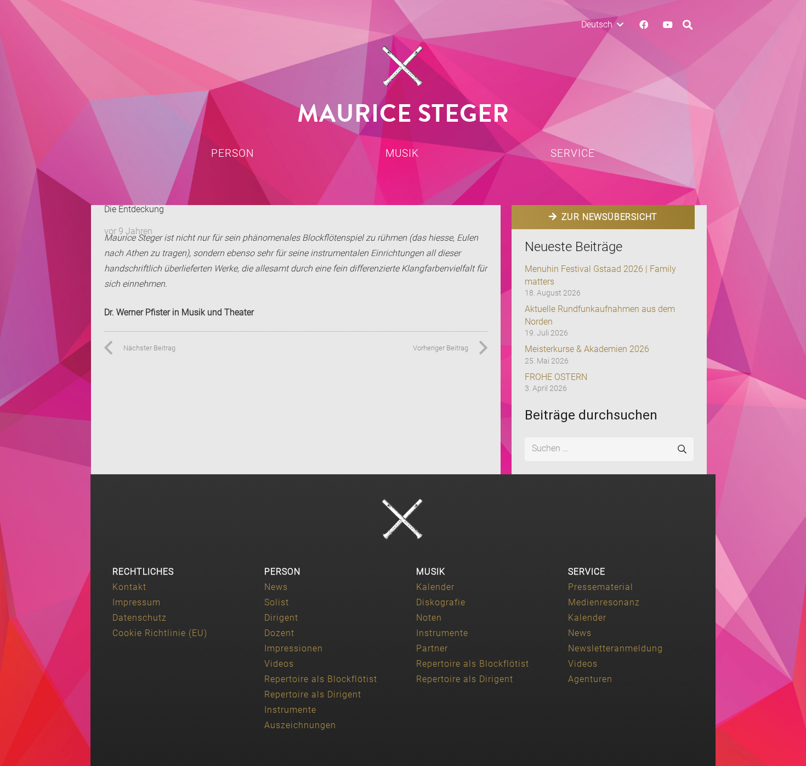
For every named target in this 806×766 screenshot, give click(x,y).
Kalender (435, 587)
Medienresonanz (604, 602)
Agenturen (590, 679)
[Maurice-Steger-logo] (403, 66)
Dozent (279, 633)
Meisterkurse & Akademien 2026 (587, 349)
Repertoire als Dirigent (312, 694)
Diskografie (441, 602)
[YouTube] (668, 24)
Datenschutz (139, 617)
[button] (602, 24)
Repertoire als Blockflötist (320, 679)
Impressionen (293, 648)
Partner (432, 648)
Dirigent (281, 617)
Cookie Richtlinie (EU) (159, 633)
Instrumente (290, 710)
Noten (429, 617)
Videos (279, 664)
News (276, 587)
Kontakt (129, 587)
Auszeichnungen (300, 725)
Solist (276, 602)
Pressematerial (600, 587)
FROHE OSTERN (556, 377)
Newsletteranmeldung (615, 648)
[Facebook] (643, 24)
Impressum (136, 602)
